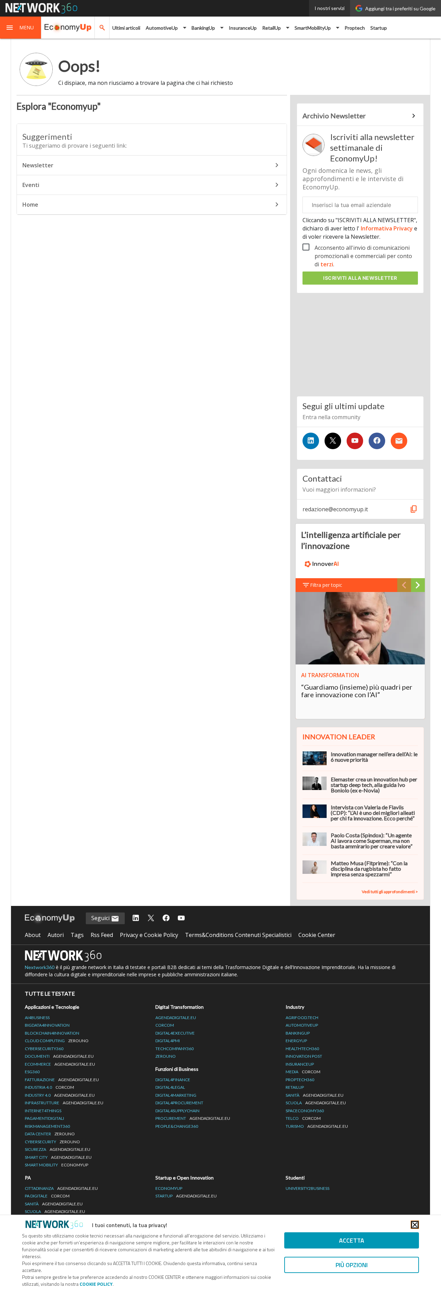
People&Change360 (176, 1126)
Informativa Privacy (386, 228)
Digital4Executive (175, 1033)
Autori (56, 935)
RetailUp (295, 1087)
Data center (50, 1133)
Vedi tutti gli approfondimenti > (390, 891)
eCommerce (60, 1064)
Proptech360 (300, 1079)
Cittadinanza (61, 1188)
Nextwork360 (39, 967)
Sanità (314, 1095)
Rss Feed (102, 935)
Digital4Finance (172, 1079)
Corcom (164, 1025)
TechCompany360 (174, 1048)
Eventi (30, 185)
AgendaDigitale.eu (175, 1017)
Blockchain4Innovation (52, 1033)
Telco (303, 1118)
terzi (326, 264)
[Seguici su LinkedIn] (310, 441)
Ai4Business (37, 1017)
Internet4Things (43, 1110)
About (33, 935)
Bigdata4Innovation (47, 1025)
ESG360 (32, 1071)
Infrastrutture (64, 1102)
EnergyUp (296, 1040)
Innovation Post (304, 1056)
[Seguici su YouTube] (355, 441)
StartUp (186, 1195)
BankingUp (298, 1033)
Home (30, 204)
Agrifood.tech (302, 1017)
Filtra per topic (326, 585)
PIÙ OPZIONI (352, 1265)
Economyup (168, 1188)
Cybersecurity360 (44, 1048)
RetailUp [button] (271, 28)
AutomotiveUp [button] (162, 28)
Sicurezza (57, 1149)
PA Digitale (47, 1195)
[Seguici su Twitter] (333, 441)
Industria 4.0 (49, 1087)
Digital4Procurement (179, 1102)
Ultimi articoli (126, 28)
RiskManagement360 (47, 1126)
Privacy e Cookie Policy (149, 935)
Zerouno (165, 1056)
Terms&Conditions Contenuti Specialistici (238, 935)
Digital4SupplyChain (177, 1110)
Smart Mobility (56, 1164)
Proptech (355, 28)
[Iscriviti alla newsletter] (399, 441)
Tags (77, 935)
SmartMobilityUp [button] (313, 28)
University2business (307, 1188)
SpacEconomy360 (305, 1110)
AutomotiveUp (302, 1025)
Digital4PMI (167, 1040)
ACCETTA (351, 1240)
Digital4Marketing (175, 1095)
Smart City (58, 1157)
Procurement (192, 1118)
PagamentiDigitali (44, 1118)
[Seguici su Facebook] (377, 441)
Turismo (317, 1126)
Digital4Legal (170, 1087)
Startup (378, 28)
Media (303, 1071)
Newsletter (37, 165)
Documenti (59, 1056)
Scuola (316, 1102)
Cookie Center (316, 935)
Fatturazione (62, 1079)
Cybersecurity (52, 1141)
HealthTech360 (302, 1048)
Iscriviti (360, 278)
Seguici (101, 918)
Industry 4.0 (60, 1095)
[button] (20, 28)
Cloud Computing (57, 1040)
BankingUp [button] (203, 28)
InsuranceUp (243, 28)
